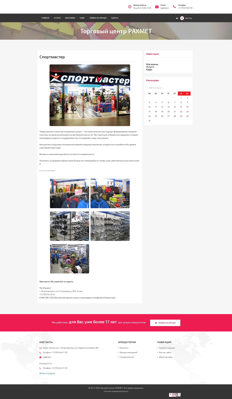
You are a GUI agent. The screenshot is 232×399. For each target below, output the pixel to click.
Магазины (70, 18)
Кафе (82, 18)
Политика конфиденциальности (116, 391)
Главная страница (167, 348)
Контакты (123, 348)
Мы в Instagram (48, 373)
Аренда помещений (128, 352)
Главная (45, 18)
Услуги (57, 18)
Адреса (114, 18)
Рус (190, 18)
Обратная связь (166, 357)
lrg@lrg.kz (165, 8)
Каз (187, 18)
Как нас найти (165, 352)
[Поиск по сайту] (182, 18)
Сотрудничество (126, 357)
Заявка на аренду (98, 18)
